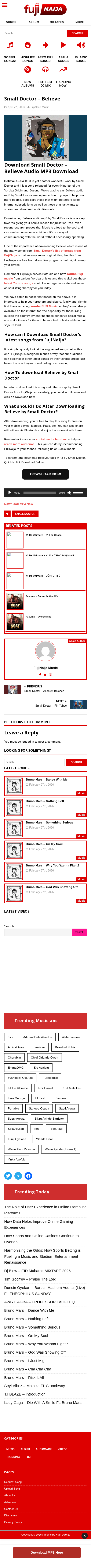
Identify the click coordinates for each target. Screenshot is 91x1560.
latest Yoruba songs (18, 283)
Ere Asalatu (41, 1067)
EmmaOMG (16, 1067)
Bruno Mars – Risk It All (24, 1378)
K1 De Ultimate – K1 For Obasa (44, 534)
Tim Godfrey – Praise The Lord (30, 1279)
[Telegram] (18, 1176)
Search (9, 926)
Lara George (16, 1098)
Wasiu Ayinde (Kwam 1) (60, 1149)
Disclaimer (10, 1515)
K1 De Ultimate (18, 1088)
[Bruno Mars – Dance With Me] (14, 791)
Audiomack (44, 1449)
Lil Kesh (40, 1098)
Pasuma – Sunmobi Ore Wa (42, 596)
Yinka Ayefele (17, 1159)
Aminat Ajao (16, 1047)
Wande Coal (44, 1139)
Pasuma (60, 1098)
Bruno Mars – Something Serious (49, 822)
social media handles (51, 439)
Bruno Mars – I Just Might (26, 1361)
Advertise (10, 1502)
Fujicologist (50, 1077)
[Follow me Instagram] (50, 675)
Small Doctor (25, 513)
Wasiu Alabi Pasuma (21, 1149)
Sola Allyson (16, 1128)
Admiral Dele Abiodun (37, 1037)
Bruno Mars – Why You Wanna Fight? (53, 865)
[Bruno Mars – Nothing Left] (14, 813)
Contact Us (11, 1509)
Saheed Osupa (39, 1108)
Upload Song (12, 1488)
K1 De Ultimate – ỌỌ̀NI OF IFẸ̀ (43, 575)
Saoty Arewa (16, 1118)
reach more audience (19, 444)
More (80, 22)
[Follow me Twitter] (45, 675)
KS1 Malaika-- (72, 1088)
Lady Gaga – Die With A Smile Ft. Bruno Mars (42, 1403)
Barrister (39, 1047)
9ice (10, 1037)
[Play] (10, 493)
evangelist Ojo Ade (20, 1077)
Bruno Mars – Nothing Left (45, 801)
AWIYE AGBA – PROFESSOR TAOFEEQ (39, 1302)
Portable (13, 1108)
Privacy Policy (13, 1522)
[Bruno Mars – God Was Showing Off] (14, 899)
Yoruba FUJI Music (44, 306)
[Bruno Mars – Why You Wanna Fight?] (14, 877)
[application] (45, 492)
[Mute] (69, 493)
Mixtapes (57, 22)
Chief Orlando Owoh (44, 1057)
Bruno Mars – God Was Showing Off (52, 887)
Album (34, 22)
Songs (11, 22)
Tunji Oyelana (17, 1139)
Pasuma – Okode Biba (38, 616)
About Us (10, 1495)
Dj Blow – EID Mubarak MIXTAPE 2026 (37, 1271)
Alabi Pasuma (71, 1037)
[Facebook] (28, 1176)
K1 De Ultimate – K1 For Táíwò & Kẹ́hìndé (50, 555)
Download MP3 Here (46, 1552)
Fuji (28, 1457)
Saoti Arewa (67, 1108)
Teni (36, 1128)
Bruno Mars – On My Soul (44, 844)
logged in (28, 741)
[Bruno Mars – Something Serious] (14, 834)
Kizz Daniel (45, 1088)
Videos (62, 1449)
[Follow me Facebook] (40, 675)
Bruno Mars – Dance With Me (47, 779)
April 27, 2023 (16, 107)
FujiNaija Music (39, 107)
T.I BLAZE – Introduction (25, 1394)
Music (10, 1449)
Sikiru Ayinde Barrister (49, 1118)
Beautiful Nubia (65, 1047)
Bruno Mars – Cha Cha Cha (27, 1369)
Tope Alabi (56, 1128)
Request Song (13, 1482)
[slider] (79, 492)
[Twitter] (8, 1176)
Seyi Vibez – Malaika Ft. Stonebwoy (34, 1386)
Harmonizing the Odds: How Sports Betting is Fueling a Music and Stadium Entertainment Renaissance (42, 1256)
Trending (13, 1457)
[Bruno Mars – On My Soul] (14, 856)
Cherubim (14, 1057)
